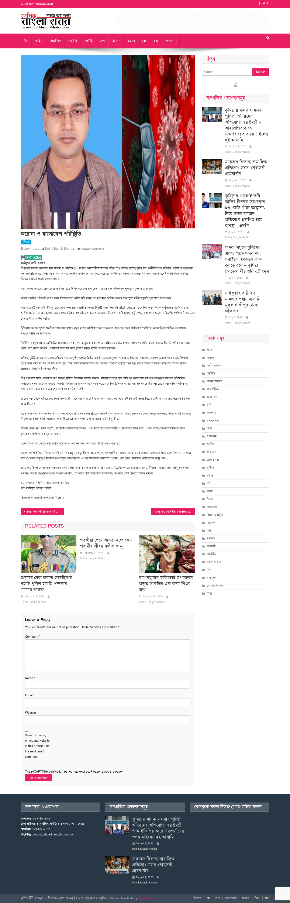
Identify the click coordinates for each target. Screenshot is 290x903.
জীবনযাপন (212, 452)
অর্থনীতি (88, 41)
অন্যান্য (169, 41)
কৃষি (209, 405)
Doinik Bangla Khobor (59, 248)
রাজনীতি (72, 41)
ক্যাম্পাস (211, 413)
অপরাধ (211, 358)
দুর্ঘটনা (210, 468)
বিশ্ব (209, 531)
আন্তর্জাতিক (55, 41)
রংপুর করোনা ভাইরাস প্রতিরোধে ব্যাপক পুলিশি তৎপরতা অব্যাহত (175, 512)
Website (30, 713)
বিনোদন (116, 41)
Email (29, 695)
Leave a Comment (92, 249)
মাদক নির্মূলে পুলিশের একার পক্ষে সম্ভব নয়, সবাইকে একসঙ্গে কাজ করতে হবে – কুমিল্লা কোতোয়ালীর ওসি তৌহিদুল (247, 259)
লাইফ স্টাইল (214, 562)
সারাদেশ (211, 578)
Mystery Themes (147, 898)
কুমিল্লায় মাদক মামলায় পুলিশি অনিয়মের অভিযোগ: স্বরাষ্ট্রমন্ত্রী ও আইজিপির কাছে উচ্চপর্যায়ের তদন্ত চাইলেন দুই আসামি (246, 125)
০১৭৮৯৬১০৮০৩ (41, 829)
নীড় (26, 41)
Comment (32, 637)
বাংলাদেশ (212, 507)
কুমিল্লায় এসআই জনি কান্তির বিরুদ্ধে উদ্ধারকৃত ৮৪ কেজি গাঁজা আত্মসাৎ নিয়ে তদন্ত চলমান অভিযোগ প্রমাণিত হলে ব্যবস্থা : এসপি (245, 211)
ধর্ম (208, 483)
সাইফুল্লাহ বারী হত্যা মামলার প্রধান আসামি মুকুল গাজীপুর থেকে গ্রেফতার (242, 302)
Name (30, 678)
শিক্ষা (209, 570)
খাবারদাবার (213, 421)
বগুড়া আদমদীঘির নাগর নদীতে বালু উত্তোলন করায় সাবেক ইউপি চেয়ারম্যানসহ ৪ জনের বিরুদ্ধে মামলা (45, 512)
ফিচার (26, 242)
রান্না (144, 41)
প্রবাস (210, 491)
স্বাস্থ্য (156, 41)
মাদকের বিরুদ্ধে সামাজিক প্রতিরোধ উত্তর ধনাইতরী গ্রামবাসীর (246, 168)
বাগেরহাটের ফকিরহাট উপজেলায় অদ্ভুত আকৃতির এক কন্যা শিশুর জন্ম (166, 584)
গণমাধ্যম (212, 436)
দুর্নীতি (210, 476)
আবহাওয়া (212, 397)
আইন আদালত (214, 381)
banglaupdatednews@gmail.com (53, 834)
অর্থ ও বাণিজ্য (214, 366)
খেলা (102, 41)
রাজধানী (211, 546)
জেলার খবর (213, 460)
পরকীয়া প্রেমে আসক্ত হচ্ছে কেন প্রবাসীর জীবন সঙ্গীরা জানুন (106, 543)
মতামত (131, 41)
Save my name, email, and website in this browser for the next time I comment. (37, 746)
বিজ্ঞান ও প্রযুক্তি (215, 515)
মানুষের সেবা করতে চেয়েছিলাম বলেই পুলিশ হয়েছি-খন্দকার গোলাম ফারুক (46, 584)
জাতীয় (38, 41)
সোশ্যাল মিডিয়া (215, 586)
